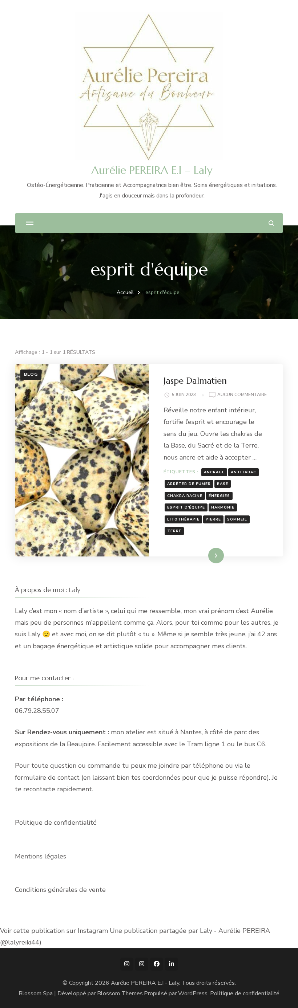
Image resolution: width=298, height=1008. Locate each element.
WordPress (193, 993)
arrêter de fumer (189, 483)
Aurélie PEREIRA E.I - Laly (145, 983)
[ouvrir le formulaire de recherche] (271, 223)
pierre (213, 519)
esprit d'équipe (186, 507)
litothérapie (183, 519)
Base (222, 483)
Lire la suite (203, 555)
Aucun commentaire (242, 395)
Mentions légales (40, 856)
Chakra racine (184, 495)
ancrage (214, 472)
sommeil (237, 519)
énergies (219, 495)
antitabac (243, 472)
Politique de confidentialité (56, 822)
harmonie (222, 507)
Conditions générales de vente (60, 889)
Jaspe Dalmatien (195, 380)
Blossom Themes (120, 993)
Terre (174, 531)
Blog (31, 374)
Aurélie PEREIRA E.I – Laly (151, 170)
